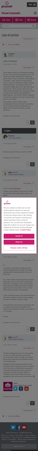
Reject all (19, 242)
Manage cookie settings (19, 248)
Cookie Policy (25, 230)
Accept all (19, 236)
